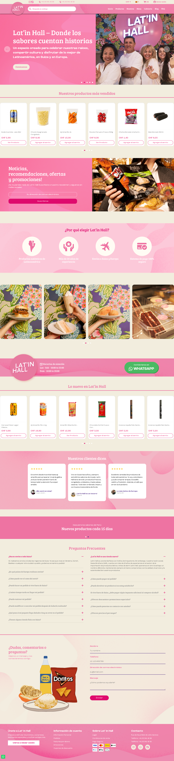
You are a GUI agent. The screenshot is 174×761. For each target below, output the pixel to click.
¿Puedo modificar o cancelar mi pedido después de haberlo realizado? (38, 606)
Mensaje (94, 678)
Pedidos (57, 738)
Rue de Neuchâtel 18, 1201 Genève (144, 735)
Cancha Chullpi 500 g (156, 132)
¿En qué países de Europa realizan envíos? (26, 571)
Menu (139, 8)
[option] (87, 49)
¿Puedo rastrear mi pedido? (20, 599)
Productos (120, 8)
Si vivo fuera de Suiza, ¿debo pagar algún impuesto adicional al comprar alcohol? (125, 592)
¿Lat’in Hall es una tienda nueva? (104, 556)
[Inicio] (18, 8)
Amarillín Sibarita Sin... (39, 425)
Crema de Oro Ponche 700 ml (160, 425)
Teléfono (94, 657)
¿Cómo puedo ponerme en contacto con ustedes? (111, 606)
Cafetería (148, 8)
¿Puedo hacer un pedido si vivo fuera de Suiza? (28, 585)
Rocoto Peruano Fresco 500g (72, 132)
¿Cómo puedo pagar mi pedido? (103, 579)
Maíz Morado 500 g (126, 132)
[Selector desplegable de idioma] (137, 2)
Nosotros (130, 8)
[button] (13, 49)
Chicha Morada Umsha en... (100, 132)
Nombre (94, 646)
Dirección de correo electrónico (106, 667)
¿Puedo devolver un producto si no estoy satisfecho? (112, 585)
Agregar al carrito (13, 142)
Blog (157, 8)
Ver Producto (72, 142)
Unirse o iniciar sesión (24, 743)
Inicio (110, 8)
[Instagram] (133, 747)
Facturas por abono (62, 741)
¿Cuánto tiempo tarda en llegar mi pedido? (26, 592)
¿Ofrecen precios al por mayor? (104, 613)
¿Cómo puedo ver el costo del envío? (23, 578)
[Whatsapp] (140, 747)
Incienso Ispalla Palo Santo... (100, 425)
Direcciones (58, 745)
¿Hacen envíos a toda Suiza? (20, 556)
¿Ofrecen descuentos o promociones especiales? (110, 599)
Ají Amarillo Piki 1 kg (9, 425)
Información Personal (62, 735)
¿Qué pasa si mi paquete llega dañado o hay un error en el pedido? (36, 612)
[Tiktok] (147, 747)
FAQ (163, 8)
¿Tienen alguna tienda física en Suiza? (25, 619)
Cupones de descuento (63, 748)
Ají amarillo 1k (36, 132)
